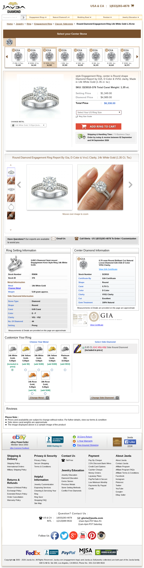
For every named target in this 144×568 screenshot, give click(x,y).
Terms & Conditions (42, 466)
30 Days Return (84, 437)
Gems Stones (67, 481)
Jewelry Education (129, 17)
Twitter (118, 485)
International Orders (15, 466)
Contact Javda (122, 463)
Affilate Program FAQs (125, 470)
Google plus (73, 535)
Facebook (120, 476)
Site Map (38, 503)
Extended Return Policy (17, 494)
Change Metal (14, 288)
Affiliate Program (123, 466)
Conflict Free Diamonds (71, 491)
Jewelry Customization (44, 484)
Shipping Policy (13, 463)
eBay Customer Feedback (19, 448)
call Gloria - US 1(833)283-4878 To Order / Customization (108, 238)
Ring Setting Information (21, 250)
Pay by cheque (95, 460)
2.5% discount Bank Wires (100, 463)
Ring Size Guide (85, 116)
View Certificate (96, 325)
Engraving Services (42, 487)
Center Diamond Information (91, 250)
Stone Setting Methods (71, 487)
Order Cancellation (15, 497)
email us (61, 238)
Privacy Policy (40, 460)
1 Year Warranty (85, 441)
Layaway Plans (95, 476)
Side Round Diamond (106, 348)
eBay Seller (121, 495)
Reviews (11, 408)
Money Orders (95, 473)
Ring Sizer (38, 497)
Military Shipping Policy (17, 470)
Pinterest (119, 482)
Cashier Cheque (95, 470)
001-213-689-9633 (97, 563)
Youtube (82, 535)
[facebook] (117, 442)
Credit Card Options (97, 466)
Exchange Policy (14, 491)
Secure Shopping (41, 463)
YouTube (119, 489)
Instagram (120, 479)
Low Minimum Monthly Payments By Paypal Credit (98, 485)
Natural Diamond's (60, 17)
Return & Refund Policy (17, 487)
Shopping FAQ (40, 500)
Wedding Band (83, 17)
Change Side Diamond (102, 398)
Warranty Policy (14, 500)
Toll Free (69, 460)
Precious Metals (68, 484)
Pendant (106, 17)
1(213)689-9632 (64, 521)
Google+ (119, 492)
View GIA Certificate (108, 269)
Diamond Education (69, 478)
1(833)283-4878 (119, 6)
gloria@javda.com (92, 518)
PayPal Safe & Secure (98, 479)
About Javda (121, 460)
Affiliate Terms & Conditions (127, 473)
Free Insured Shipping (88, 445)
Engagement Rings (37, 17)
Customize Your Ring (18, 337)
